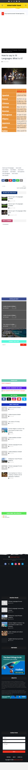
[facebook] (9, 1)
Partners (9, 757)
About (14, 757)
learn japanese (21, 171)
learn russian (15, 173)
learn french (20, 169)
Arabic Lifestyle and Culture (15, 632)
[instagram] (14, 1)
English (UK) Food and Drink (15, 639)
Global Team (6, 61)
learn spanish (5, 175)
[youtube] (19, 399)
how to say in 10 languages (11, 50)
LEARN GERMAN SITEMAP (14, 437)
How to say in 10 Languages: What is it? (17, 211)
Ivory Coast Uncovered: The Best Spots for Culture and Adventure (14, 14)
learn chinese (5, 169)
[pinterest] (16, 1)
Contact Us (20, 757)
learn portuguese (6, 173)
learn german (5, 171)
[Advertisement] (14, 31)
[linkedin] (22, 564)
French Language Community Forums (15, 609)
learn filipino (13, 169)
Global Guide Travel (14, 5)
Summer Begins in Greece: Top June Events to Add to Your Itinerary (12, 332)
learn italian (13, 171)
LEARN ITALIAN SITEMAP (9, 306)
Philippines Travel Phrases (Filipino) (15, 459)
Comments (6, 517)
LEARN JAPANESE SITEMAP (15, 451)
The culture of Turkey (8, 324)
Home (4, 50)
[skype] (19, 1)
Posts (5, 516)
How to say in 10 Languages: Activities (15, 197)
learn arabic (18, 167)
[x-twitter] (11, 1)
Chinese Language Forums (15, 444)
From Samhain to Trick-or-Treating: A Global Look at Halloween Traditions (15, 474)
